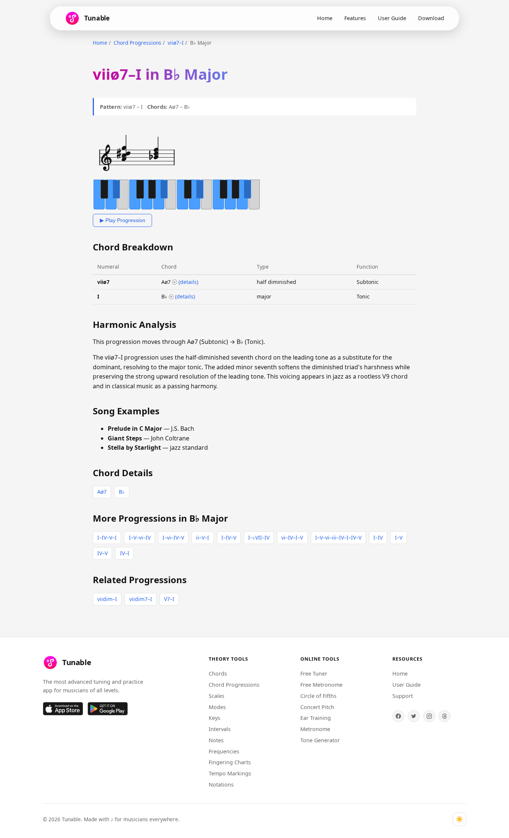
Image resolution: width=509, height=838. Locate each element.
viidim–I (107, 599)
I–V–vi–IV (140, 537)
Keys (214, 717)
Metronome (315, 729)
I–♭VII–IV (258, 537)
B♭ (122, 491)
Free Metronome (321, 684)
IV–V (102, 553)
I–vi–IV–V (173, 537)
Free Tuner (313, 673)
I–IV (378, 537)
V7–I (169, 599)
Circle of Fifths (318, 695)
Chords (218, 673)
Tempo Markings (230, 773)
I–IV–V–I (107, 537)
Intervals (220, 729)
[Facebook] (398, 716)
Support (402, 695)
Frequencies (224, 751)
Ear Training (315, 717)
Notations (221, 784)
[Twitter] (414, 716)
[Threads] (444, 716)
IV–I (124, 553)
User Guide (392, 18)
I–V (398, 537)
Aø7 (102, 491)
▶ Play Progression (122, 220)
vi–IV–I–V (292, 537)
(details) (188, 281)
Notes (216, 740)
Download (431, 18)
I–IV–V (228, 537)
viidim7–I (140, 599)
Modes (217, 707)
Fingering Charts (230, 762)
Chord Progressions (137, 42)
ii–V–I (202, 537)
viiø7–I (176, 42)
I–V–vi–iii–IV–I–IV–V (338, 537)
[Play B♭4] (171, 297)
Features (355, 18)
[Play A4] (174, 282)
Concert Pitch (317, 707)
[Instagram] (429, 716)
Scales (216, 695)
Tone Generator (320, 740)
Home (324, 18)
